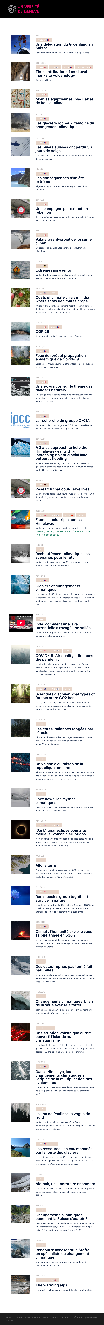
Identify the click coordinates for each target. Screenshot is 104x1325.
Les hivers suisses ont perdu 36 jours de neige (64, 149)
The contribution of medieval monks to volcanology (61, 73)
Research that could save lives (63, 489)
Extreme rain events (53, 270)
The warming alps (51, 1285)
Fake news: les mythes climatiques (56, 801)
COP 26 (42, 331)
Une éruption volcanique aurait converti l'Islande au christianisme (63, 1036)
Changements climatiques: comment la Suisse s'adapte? (61, 1217)
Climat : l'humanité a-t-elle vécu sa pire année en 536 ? (64, 933)
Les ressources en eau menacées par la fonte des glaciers (65, 1151)
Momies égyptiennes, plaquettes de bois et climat (65, 101)
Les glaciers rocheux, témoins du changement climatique (65, 125)
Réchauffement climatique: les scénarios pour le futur (63, 556)
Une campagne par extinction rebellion (62, 210)
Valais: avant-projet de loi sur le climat (64, 241)
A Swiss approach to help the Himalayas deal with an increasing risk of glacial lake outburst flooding (61, 453)
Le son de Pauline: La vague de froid (63, 1116)
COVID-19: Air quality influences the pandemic (64, 657)
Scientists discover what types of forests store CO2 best (65, 696)
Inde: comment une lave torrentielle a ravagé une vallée (63, 626)
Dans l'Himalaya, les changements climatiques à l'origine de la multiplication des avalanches (64, 1077)
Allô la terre (46, 865)
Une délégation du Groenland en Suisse (64, 46)
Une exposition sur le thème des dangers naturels (64, 388)
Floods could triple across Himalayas (59, 521)
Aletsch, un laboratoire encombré (65, 1184)
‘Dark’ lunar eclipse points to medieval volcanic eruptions (61, 832)
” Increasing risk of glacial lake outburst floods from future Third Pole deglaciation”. (63, 531)
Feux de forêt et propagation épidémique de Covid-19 (61, 357)
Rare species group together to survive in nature (63, 898)
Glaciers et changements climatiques (58, 588)
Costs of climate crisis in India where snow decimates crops (62, 299)
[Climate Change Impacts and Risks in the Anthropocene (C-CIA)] (23, 8)
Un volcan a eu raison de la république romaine (59, 766)
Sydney (9, 1320)
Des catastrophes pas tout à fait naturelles (64, 968)
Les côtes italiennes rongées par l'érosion (64, 731)
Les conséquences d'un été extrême (60, 180)
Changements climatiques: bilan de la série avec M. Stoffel (64, 1003)
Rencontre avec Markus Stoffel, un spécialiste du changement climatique (63, 1253)
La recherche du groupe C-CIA (63, 420)
